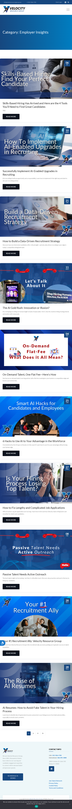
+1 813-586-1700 (31, 2)
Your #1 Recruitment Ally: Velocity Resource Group (32, 641)
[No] (70, 804)
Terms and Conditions (56, 788)
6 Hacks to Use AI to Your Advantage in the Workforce (34, 441)
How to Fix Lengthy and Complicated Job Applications (34, 507)
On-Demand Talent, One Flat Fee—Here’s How (29, 374)
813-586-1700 (57, 755)
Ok (36, 806)
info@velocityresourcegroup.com (12, 2)
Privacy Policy (53, 783)
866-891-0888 (62, 757)
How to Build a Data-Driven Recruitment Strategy (31, 241)
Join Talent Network (55, 781)
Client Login (59, 2)
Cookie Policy (53, 785)
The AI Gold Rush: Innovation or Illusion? (26, 307)
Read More (11, 117)
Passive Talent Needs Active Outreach (24, 574)
